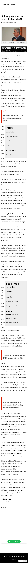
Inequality (9, 297)
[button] (22, 561)
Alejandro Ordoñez (12, 136)
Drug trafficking (11, 318)
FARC (7, 145)
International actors (12, 322)
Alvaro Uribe (10, 132)
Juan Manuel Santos (12, 141)
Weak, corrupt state (12, 306)
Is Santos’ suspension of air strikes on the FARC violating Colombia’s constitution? (13, 405)
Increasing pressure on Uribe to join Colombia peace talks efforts (13, 118)
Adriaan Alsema (6, 22)
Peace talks (10, 155)
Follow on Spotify (14, 541)
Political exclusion (12, 301)
